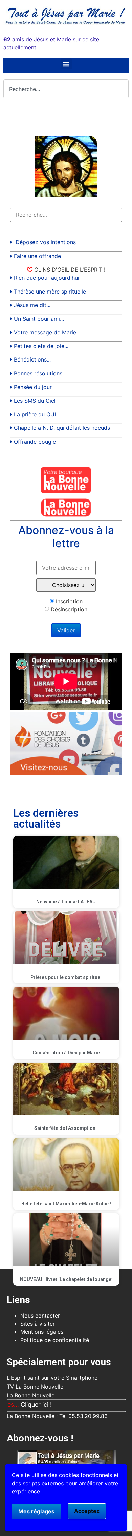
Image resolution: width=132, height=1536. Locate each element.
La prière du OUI (35, 414)
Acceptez (87, 1511)
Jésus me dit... (32, 305)
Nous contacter (40, 1315)
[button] (66, 63)
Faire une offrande (37, 256)
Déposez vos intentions (46, 242)
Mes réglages (36, 1511)
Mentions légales (41, 1331)
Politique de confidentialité (54, 1339)
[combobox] (66, 88)
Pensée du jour (33, 386)
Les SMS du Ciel (35, 400)
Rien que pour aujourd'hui (46, 277)
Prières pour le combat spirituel (66, 977)
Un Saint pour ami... (39, 318)
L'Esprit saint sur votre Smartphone (52, 1377)
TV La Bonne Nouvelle (35, 1386)
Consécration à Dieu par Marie (66, 1052)
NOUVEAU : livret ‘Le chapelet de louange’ (66, 1279)
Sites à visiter (37, 1323)
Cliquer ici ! (21, 1404)
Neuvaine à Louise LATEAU (66, 901)
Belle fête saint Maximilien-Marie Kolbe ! (66, 1203)
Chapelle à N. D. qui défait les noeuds (62, 427)
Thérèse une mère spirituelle (50, 291)
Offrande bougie (35, 441)
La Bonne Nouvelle (30, 1395)
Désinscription (69, 609)
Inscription (69, 601)
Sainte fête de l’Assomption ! (66, 1128)
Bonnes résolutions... (40, 373)
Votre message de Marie (45, 332)
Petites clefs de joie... (41, 346)
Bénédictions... (32, 359)
